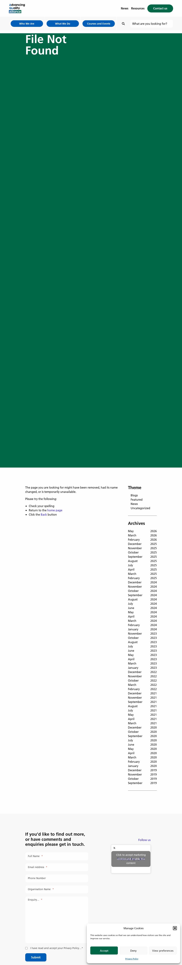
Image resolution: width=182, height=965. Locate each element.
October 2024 (142, 591)
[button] (175, 928)
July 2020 (142, 740)
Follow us (144, 840)
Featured (137, 499)
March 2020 (142, 757)
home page (54, 510)
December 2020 (142, 727)
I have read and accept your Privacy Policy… (56, 948)
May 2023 (142, 655)
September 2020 (142, 736)
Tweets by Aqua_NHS (131, 859)
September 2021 (142, 702)
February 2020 (142, 761)
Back (44, 514)
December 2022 (142, 672)
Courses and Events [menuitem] (98, 23)
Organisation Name (41, 889)
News (124, 8)
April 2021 (142, 719)
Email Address (37, 867)
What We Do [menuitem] (62, 23)
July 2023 (142, 646)
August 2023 (142, 642)
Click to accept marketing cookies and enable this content (131, 859)
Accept (104, 950)
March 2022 (142, 685)
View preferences (162, 950)
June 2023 (142, 650)
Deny (133, 950)
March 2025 (142, 574)
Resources (137, 8)
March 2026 (142, 535)
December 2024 (142, 582)
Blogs (134, 495)
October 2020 (142, 732)
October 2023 (142, 638)
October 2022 (142, 680)
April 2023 (142, 659)
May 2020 (142, 749)
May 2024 (142, 612)
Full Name (35, 856)
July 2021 (142, 710)
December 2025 (142, 544)
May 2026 (142, 531)
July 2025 (142, 565)
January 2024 (142, 629)
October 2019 (142, 779)
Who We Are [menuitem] (26, 23)
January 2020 (142, 766)
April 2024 (142, 616)
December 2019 (142, 770)
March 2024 (142, 621)
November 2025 (142, 548)
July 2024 (142, 603)
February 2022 (142, 689)
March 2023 (142, 663)
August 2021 (142, 706)
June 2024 (142, 608)
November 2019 (142, 774)
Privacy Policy (131, 958)
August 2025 (142, 561)
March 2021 (142, 723)
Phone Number (37, 878)
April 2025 (142, 569)
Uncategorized (140, 508)
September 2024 (142, 595)
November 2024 (142, 586)
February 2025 (142, 578)
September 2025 (142, 556)
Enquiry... (35, 899)
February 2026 (142, 539)
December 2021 (142, 693)
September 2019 (142, 783)
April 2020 (142, 753)
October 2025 (142, 552)
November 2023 (142, 633)
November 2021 (142, 697)
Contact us (160, 8)
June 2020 (142, 744)
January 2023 (142, 667)
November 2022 (142, 676)
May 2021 (142, 714)
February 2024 (142, 625)
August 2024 (142, 599)
